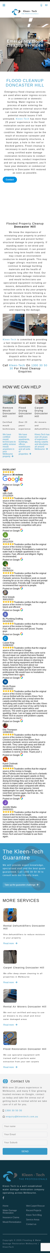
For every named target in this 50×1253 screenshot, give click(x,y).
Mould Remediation (12, 1222)
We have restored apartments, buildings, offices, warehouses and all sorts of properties (24, 444)
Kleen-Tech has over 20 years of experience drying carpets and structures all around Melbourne (42, 441)
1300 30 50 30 (13, 1110)
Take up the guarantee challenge (20, 885)
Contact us (31, 1224)
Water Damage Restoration (10, 1211)
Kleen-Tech (22, 119)
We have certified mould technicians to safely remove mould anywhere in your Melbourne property (9, 445)
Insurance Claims (11, 1217)
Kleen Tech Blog (34, 1215)
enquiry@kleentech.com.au (22, 1116)
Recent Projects (33, 1210)
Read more (8, 943)
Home (5, 1206)
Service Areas (32, 1219)
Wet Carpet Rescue (35, 1206)
